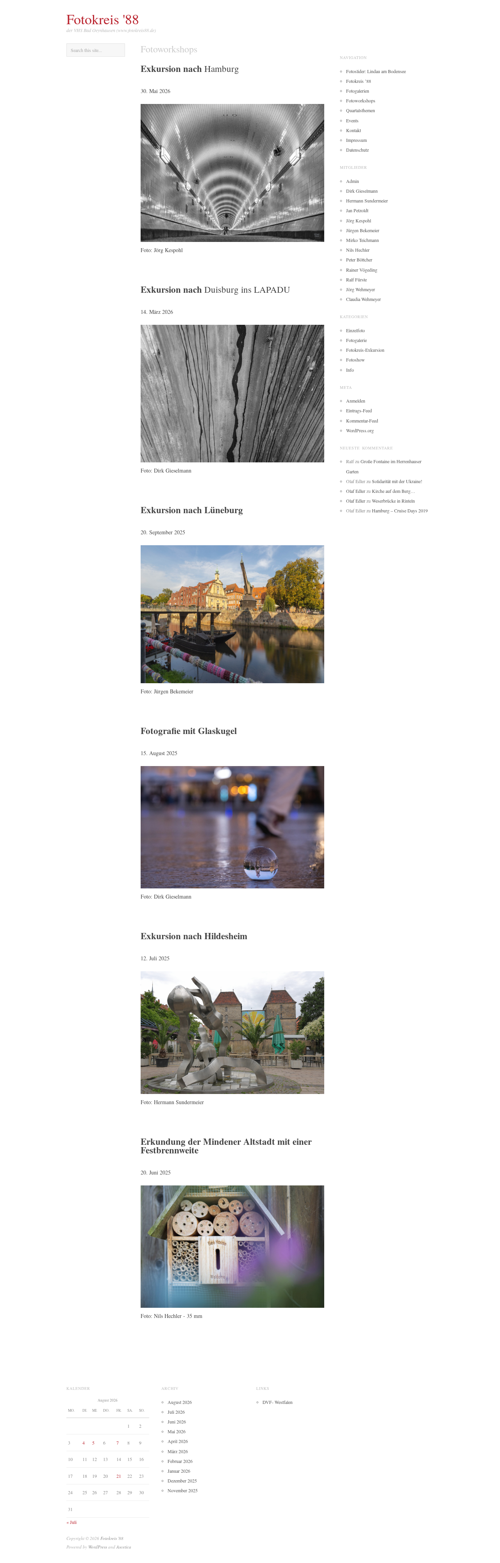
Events (352, 120)
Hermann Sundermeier (367, 200)
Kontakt (353, 130)
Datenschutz (357, 150)
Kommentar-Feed (362, 420)
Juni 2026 (177, 1421)
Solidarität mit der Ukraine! (397, 481)
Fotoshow (355, 359)
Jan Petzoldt (357, 210)
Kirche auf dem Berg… (393, 491)
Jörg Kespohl (358, 220)
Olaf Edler (355, 491)
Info (350, 370)
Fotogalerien (357, 91)
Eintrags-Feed (359, 410)
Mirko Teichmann (362, 240)
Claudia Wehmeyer (363, 299)
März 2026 (178, 1451)
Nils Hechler (358, 250)
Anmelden (355, 400)
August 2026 (180, 1402)
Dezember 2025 (182, 1480)
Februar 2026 (180, 1461)
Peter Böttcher (359, 259)
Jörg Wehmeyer (360, 289)
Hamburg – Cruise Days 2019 (400, 510)
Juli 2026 (176, 1412)
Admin (352, 181)
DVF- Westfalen (277, 1402)
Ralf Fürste (356, 279)
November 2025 (183, 1490)
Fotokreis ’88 (358, 81)
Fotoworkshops (360, 100)
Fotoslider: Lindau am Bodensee (376, 71)
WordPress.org (360, 430)
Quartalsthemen (360, 110)
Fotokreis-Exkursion (365, 350)
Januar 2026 (179, 1471)
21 (118, 1476)
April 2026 (178, 1441)
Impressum (356, 140)
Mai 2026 (177, 1431)
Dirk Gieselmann (362, 191)
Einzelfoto (355, 330)
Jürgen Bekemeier (362, 230)
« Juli (71, 1522)
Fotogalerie (356, 340)
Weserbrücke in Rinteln (393, 501)
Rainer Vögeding (361, 270)
